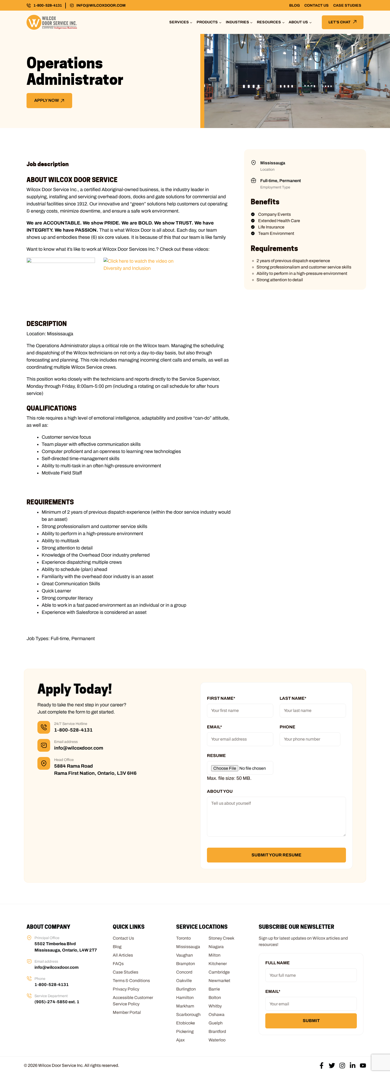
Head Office (64, 760)
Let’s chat (339, 22)
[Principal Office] (29, 937)
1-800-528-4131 (47, 5)
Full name (277, 963)
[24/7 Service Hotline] (43, 727)
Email (214, 727)
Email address (66, 742)
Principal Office (46, 938)
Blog (294, 5)
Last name (293, 698)
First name (221, 698)
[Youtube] (363, 1065)
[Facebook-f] (321, 1065)
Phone (287, 727)
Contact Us (316, 5)
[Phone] (29, 978)
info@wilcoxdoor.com (100, 5)
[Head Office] (43, 763)
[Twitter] (332, 1065)
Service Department (51, 996)
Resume (216, 755)
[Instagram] (342, 1065)
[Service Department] (29, 995)
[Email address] (43, 745)
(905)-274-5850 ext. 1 (56, 1002)
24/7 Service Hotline (70, 724)
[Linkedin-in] (352, 1065)
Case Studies (347, 5)
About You (220, 791)
